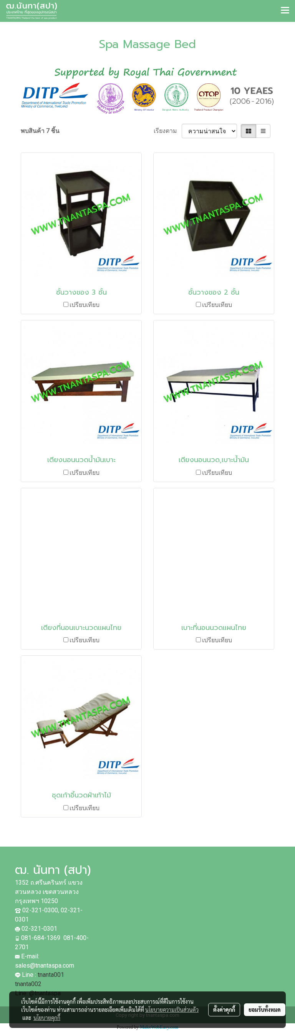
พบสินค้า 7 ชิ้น (40, 130)
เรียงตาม (168, 130)
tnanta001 (51, 974)
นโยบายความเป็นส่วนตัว (172, 1009)
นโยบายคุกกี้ (46, 1017)
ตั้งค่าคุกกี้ (224, 1009)
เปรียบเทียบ (84, 304)
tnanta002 (29, 984)
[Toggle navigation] (285, 10)
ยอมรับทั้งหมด (265, 1009)
